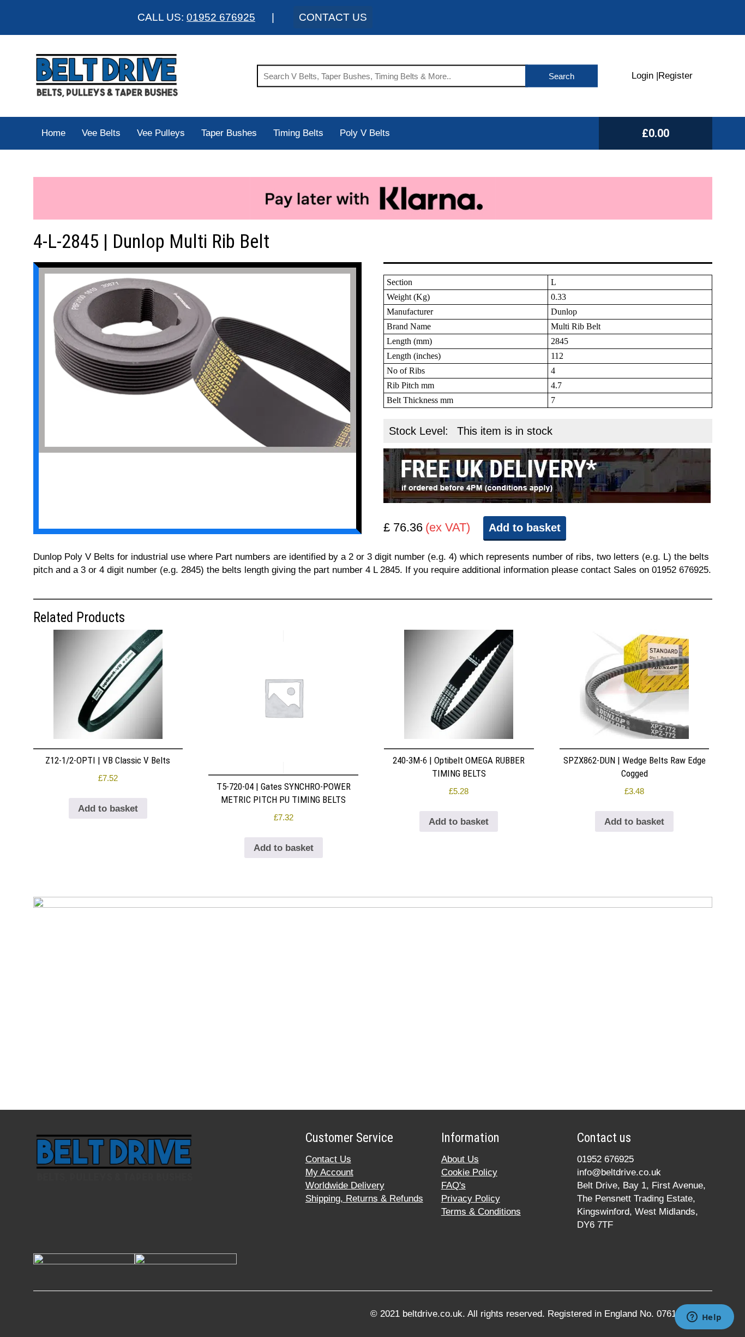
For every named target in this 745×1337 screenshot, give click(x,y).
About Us (460, 1159)
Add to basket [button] (108, 808)
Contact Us (328, 1159)
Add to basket (525, 528)
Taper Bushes (229, 133)
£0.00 (655, 133)
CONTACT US (333, 17)
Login (642, 75)
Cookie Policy (469, 1172)
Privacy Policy (470, 1198)
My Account (329, 1172)
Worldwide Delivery (344, 1185)
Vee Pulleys (161, 133)
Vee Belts (101, 133)
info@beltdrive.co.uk (619, 1172)
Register (675, 75)
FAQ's (453, 1185)
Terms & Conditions (481, 1211)
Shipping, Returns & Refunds (364, 1198)
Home (53, 133)
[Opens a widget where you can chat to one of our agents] (704, 1318)
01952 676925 (221, 17)
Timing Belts (298, 133)
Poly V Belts (365, 133)
